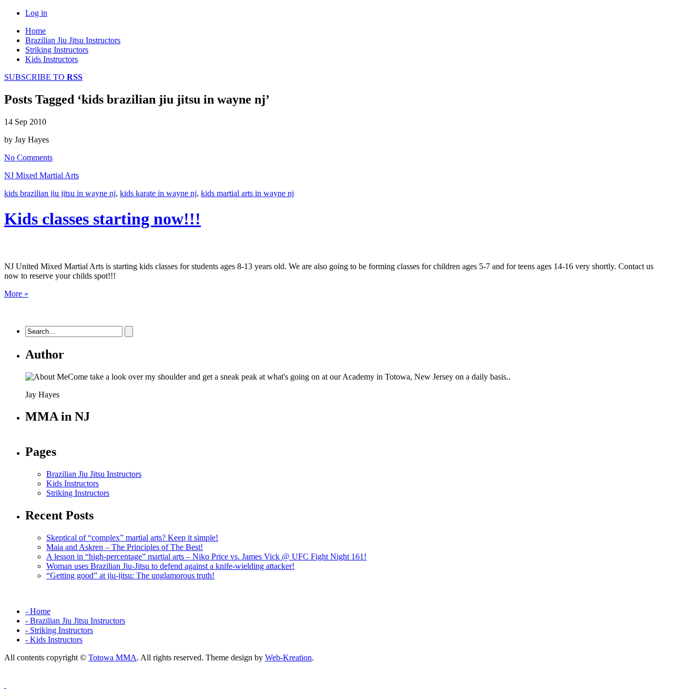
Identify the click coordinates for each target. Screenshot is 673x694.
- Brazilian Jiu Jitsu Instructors (75, 620)
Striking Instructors (56, 49)
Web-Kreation (288, 657)
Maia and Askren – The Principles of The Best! (124, 547)
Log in (36, 12)
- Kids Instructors (54, 639)
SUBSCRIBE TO (43, 77)
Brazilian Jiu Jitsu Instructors (72, 40)
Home (35, 30)
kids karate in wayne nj (158, 193)
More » (16, 293)
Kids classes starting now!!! (102, 218)
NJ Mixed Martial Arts (41, 175)
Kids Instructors (51, 59)
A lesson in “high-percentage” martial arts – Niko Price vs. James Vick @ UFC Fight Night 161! (206, 556)
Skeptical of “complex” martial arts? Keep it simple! (132, 537)
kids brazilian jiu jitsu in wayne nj (60, 193)
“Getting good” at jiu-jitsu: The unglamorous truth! (130, 575)
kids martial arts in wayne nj (247, 193)
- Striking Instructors (59, 630)
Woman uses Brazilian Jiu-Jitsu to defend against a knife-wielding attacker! (170, 566)
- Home (37, 611)
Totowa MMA (112, 657)
